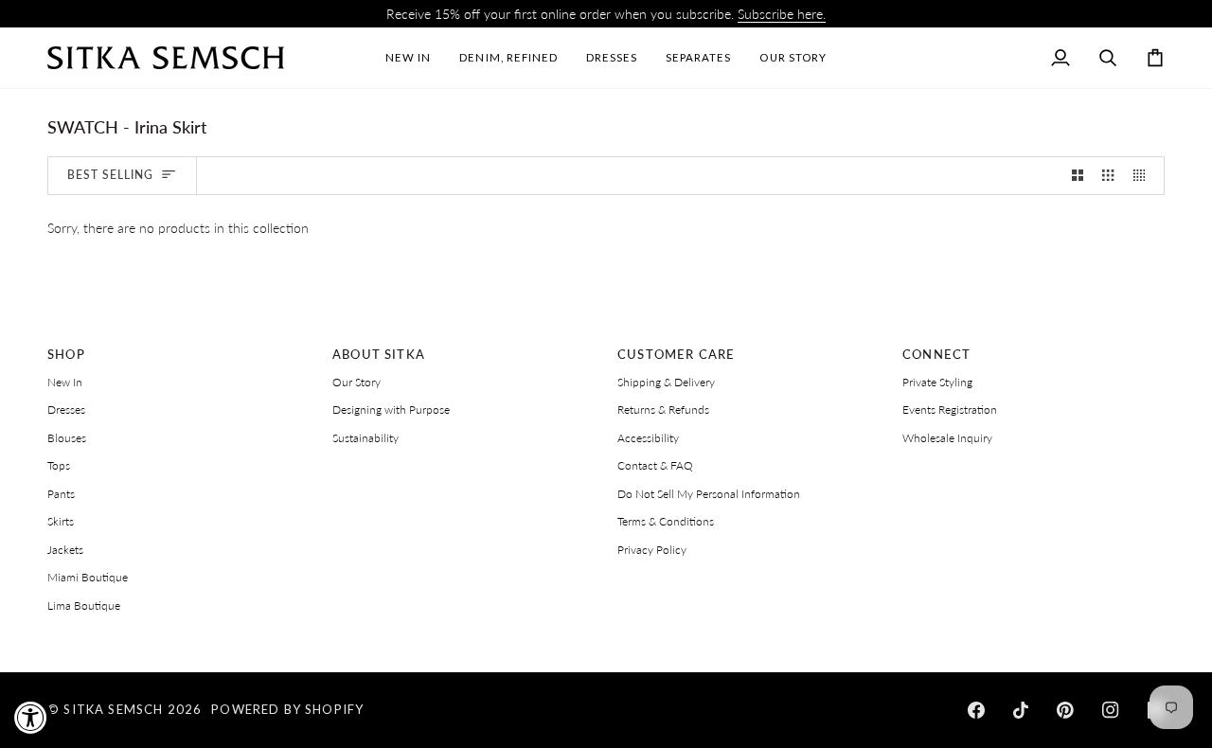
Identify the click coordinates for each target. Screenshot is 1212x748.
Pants (61, 494)
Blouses (66, 438)
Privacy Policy (651, 550)
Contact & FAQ (655, 465)
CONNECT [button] (936, 354)
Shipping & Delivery (666, 382)
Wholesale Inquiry (947, 438)
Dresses (66, 409)
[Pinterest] (1065, 710)
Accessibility (648, 438)
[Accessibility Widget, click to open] (30, 717)
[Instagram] (1110, 710)
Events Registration (949, 409)
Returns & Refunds (663, 409)
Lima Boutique (83, 605)
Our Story (356, 382)
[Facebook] (976, 710)
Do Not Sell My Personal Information (708, 494)
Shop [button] (66, 354)
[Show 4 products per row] (1144, 175)
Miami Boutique (87, 577)
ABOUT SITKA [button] (378, 354)
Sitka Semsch (113, 709)
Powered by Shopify (287, 709)
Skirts (60, 521)
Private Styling (937, 382)
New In (64, 382)
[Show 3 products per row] (1108, 175)
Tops (58, 465)
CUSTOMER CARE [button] (676, 354)
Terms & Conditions (665, 521)
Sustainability (365, 438)
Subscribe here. (782, 14)
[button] (611, 57)
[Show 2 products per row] (1077, 175)
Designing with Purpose (391, 409)
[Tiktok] (1020, 710)
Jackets (65, 550)
